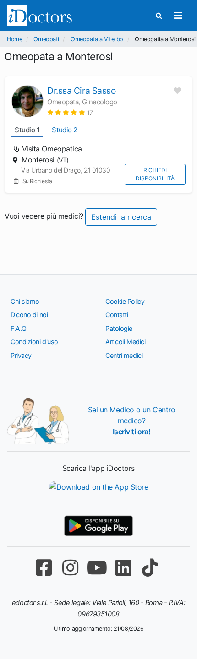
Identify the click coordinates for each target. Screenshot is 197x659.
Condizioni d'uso (34, 342)
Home (14, 39)
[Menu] (178, 15)
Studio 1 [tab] (27, 129)
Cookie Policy (124, 301)
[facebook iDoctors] (43, 567)
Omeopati (46, 39)
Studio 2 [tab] (64, 129)
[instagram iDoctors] (70, 567)
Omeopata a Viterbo (97, 39)
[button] (70, 112)
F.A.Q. (19, 328)
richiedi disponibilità (155, 174)
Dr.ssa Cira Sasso (81, 90)
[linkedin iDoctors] (123, 567)
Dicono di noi (29, 315)
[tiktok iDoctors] (149, 567)
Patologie (118, 328)
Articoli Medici (125, 342)
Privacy (21, 355)
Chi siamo (25, 301)
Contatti (116, 315)
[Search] (159, 16)
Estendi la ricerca (121, 216)
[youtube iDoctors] (96, 567)
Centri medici (123, 355)
